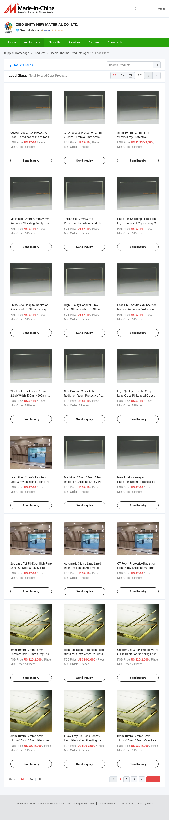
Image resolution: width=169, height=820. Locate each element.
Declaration (127, 803)
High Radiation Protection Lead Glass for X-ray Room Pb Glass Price (84, 654)
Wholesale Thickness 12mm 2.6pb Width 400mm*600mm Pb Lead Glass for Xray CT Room (31, 395)
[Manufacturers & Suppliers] (30, 8)
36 (31, 779)
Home (12, 42)
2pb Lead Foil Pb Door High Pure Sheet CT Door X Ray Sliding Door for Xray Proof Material (31, 567)
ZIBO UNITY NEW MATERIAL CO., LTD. (47, 24)
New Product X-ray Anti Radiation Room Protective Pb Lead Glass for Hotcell (83, 395)
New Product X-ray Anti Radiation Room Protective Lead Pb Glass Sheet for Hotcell (137, 481)
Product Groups (22, 65)
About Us (54, 42)
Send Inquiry (31, 160)
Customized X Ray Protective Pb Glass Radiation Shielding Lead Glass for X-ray (137, 654)
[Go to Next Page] (156, 75)
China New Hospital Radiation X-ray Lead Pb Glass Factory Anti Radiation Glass (29, 309)
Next (152, 779)
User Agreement (107, 803)
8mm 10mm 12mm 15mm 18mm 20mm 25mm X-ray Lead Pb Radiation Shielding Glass (137, 740)
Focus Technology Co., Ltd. (57, 803)
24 (22, 779)
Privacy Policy (146, 803)
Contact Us (115, 42)
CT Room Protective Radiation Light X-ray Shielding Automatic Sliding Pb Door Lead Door (137, 567)
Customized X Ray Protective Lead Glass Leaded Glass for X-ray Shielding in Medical (30, 137)
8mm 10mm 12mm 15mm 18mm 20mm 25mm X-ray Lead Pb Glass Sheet (30, 654)
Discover (94, 42)
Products (34, 42)
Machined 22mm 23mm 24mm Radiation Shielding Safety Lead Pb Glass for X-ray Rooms (30, 223)
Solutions (74, 42)
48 (40, 779)
